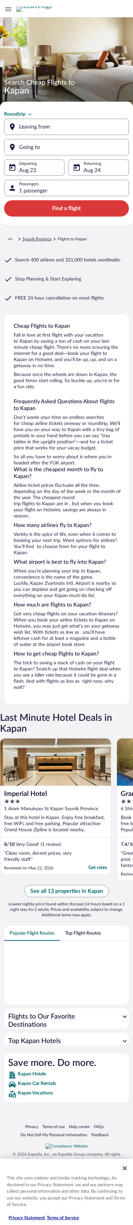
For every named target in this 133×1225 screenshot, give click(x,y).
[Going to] (66, 147)
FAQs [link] (99, 1126)
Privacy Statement (27, 1218)
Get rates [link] (97, 867)
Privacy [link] (31, 1126)
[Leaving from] (66, 127)
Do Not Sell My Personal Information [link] (53, 1135)
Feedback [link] (99, 1135)
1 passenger (33, 190)
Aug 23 (27, 170)
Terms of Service (63, 1218)
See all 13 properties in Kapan (66, 891)
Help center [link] (79, 1126)
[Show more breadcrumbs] (10, 239)
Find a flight (66, 208)
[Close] (124, 1168)
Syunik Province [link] (37, 239)
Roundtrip (15, 114)
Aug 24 (92, 170)
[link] (66, 1075)
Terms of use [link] (53, 1126)
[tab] (32, 933)
